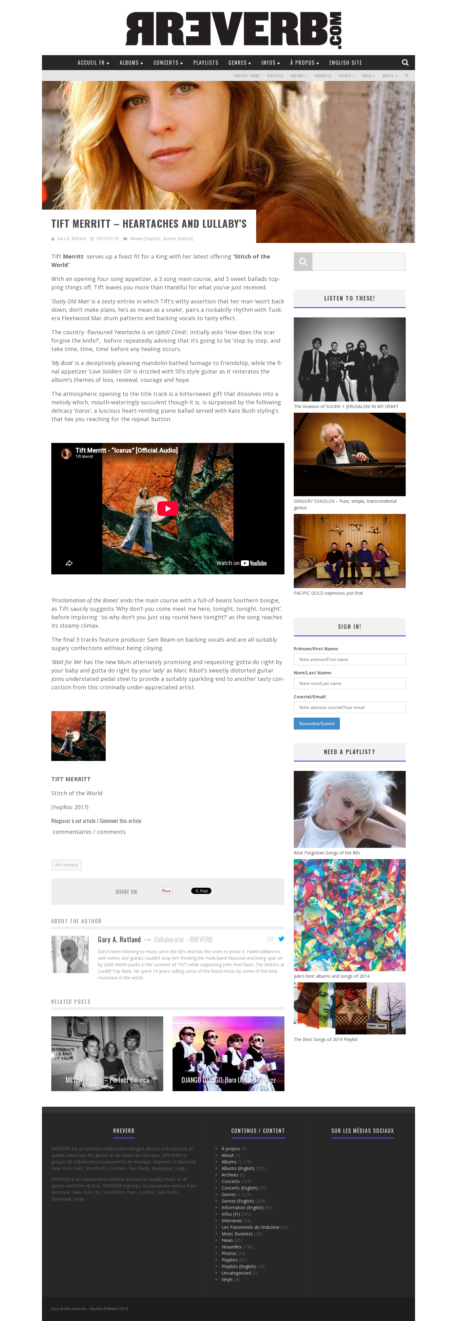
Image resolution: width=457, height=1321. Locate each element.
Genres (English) (178, 238)
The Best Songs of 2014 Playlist (326, 1039)
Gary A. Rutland (72, 238)
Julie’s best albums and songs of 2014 (331, 976)
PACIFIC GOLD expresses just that (328, 593)
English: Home (247, 75)
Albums (129, 62)
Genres (237, 62)
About (388, 75)
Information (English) (243, 1207)
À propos (302, 62)
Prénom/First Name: (316, 649)
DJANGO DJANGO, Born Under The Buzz (229, 1080)
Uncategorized (236, 1273)
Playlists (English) (239, 1266)
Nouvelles (232, 1247)
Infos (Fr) (231, 1214)
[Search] (406, 62)
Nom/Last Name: (313, 673)
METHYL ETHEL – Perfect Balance (107, 1080)
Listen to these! (349, 298)
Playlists (206, 62)
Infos (268, 62)
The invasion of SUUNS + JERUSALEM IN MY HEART (346, 406)
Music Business (237, 1234)
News (227, 1240)
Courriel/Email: (310, 697)
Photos (229, 1253)
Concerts (166, 62)
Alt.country (66, 864)
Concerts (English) (240, 1188)
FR (407, 75)
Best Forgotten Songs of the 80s (327, 853)
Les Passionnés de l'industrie (250, 1227)
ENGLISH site (346, 62)
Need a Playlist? (350, 752)
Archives (230, 1175)
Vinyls (227, 1279)
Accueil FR (91, 62)
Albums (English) (145, 238)
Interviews (232, 1221)
